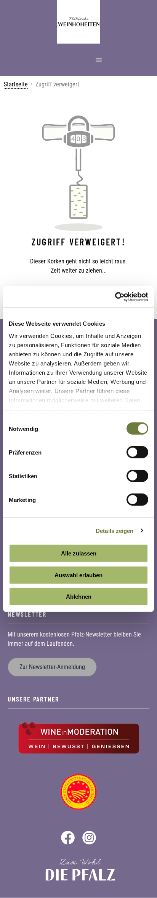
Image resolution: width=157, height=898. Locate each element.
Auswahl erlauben (78, 575)
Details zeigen (114, 530)
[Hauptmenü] (99, 60)
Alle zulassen (78, 553)
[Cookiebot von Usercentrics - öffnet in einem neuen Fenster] (115, 297)
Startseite (16, 84)
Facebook (68, 837)
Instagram (89, 837)
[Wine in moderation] (78, 737)
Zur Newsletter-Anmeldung (52, 667)
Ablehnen (78, 596)
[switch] (137, 452)
